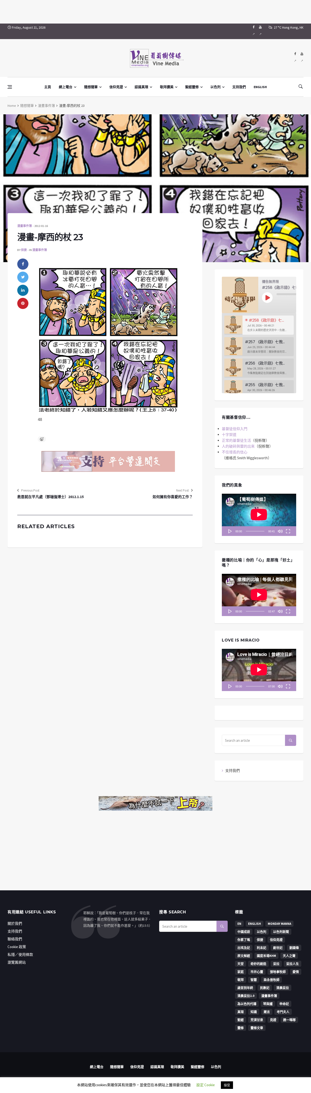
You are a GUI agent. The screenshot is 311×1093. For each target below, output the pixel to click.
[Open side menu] (10, 86)
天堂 (240, 964)
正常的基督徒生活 (236, 440)
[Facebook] (253, 31)
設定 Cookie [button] (205, 1085)
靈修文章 (257, 1028)
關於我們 (15, 923)
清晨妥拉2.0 (245, 996)
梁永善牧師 (271, 980)
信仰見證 (116, 87)
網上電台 (65, 87)
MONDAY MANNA (279, 924)
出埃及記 (243, 948)
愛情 (296, 972)
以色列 (215, 87)
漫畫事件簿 (46, 105)
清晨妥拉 (282, 988)
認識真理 (141, 87)
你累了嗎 (243, 940)
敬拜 (240, 980)
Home (12, 105)
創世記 (278, 948)
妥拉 (276, 964)
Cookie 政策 (17, 946)
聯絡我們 (15, 939)
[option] (259, 325)
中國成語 (243, 932)
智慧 (254, 980)
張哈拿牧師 (278, 972)
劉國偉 (294, 948)
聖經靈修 (192, 87)
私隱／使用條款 (20, 954)
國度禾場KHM (266, 956)
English (254, 924)
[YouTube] (260, 31)
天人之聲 (289, 956)
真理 (240, 1012)
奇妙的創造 (258, 964)
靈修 (240, 1028)
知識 (254, 1012)
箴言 (267, 1012)
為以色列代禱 (246, 1004)
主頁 (47, 87)
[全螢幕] (287, 531)
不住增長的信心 (234, 452)
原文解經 (243, 956)
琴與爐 (268, 1004)
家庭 (240, 972)
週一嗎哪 (289, 1020)
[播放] (230, 531)
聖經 (240, 1020)
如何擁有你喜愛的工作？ (173, 496)
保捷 (24, 250)
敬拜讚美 (166, 87)
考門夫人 (283, 1012)
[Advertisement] (155, 11)
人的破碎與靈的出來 (238, 446)
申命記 (284, 1004)
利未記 (261, 948)
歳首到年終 (245, 988)
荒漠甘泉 (257, 1020)
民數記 (264, 988)
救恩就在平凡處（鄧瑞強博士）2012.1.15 (50, 496)
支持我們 (239, 87)
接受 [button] (227, 1085)
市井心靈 (257, 972)
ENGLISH (260, 87)
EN (239, 924)
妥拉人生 (292, 964)
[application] (259, 515)
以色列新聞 (281, 932)
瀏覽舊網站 (17, 962)
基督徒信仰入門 (234, 428)
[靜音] (280, 531)
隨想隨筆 (91, 87)
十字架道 (229, 434)
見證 (273, 1020)
